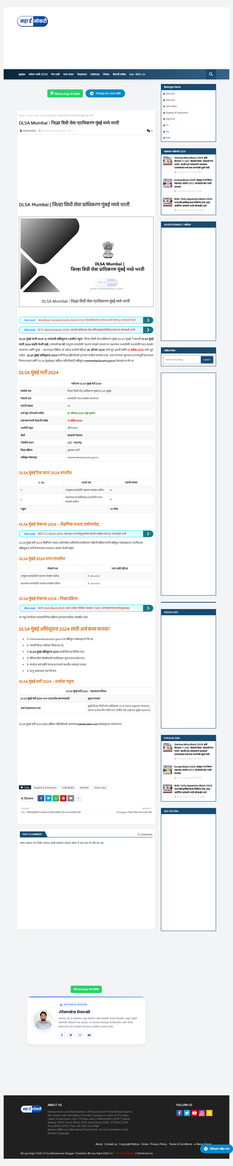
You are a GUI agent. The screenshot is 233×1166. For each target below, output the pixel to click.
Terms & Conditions (180, 1144)
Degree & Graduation (45, 787)
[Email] (71, 798)
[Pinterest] (63, 798)
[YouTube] (89, 1035)
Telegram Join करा (108, 93)
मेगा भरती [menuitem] (55, 74)
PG (167, 131)
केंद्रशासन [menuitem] (82, 74)
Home (22, 115)
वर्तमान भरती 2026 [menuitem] (38, 74)
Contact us (110, 1144)
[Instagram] (80, 1035)
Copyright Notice (129, 1144)
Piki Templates (125, 1153)
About (99, 1144)
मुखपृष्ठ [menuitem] (22, 74)
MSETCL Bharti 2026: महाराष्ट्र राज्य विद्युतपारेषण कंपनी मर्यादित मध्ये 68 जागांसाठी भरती (82, 533)
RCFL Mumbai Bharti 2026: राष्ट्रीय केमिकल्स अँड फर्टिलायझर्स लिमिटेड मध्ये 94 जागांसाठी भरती (86, 329)
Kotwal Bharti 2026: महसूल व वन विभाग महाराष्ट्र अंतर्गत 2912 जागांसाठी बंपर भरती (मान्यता (193, 183)
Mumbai (84, 787)
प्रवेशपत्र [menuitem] (95, 74)
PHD (168, 137)
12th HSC (170, 100)
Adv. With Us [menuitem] (137, 74)
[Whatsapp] (56, 798)
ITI (167, 125)
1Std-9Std (171, 106)
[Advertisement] (150, 38)
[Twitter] (48, 798)
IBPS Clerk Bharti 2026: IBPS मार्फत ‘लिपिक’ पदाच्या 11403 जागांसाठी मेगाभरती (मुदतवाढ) (83, 608)
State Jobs (33, 115)
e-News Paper (203, 1144)
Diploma (170, 118)
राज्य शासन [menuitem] (68, 74)
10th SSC (170, 93)
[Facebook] (41, 798)
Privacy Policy (158, 1144)
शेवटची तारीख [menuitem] (119, 74)
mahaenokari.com (163, 1153)
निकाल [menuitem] (106, 74)
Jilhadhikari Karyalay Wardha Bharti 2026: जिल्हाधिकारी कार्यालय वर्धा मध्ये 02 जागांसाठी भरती (87, 320)
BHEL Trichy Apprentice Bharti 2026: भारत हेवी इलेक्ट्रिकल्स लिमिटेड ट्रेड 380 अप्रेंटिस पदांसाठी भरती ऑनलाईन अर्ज (193, 202)
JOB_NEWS (68, 787)
